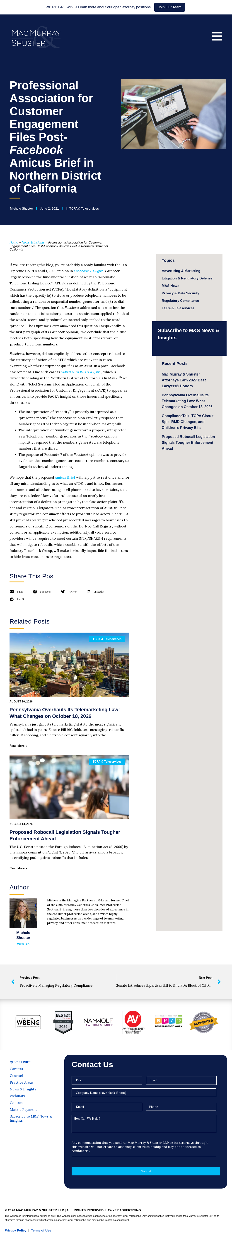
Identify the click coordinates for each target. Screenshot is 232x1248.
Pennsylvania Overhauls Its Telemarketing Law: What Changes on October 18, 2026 (187, 401)
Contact (16, 1103)
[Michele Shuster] (23, 913)
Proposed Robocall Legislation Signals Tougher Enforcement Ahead (188, 442)
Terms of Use (41, 1230)
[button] (17, 591)
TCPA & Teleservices (84, 208)
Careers (16, 1069)
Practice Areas (21, 1082)
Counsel (16, 1076)
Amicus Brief (65, 477)
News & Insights (33, 242)
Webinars (17, 1096)
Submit (146, 1171)
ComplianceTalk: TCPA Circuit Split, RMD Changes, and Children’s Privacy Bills (187, 422)
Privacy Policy (16, 1230)
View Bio (23, 944)
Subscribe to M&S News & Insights (31, 1118)
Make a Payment (23, 1110)
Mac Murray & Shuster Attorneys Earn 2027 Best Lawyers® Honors (184, 380)
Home (14, 242)
